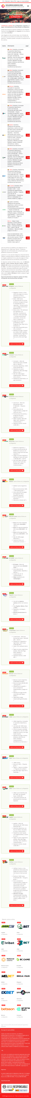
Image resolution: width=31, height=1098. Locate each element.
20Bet (10, 70)
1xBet (10, 169)
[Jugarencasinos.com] (13, 6)
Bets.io (9, 221)
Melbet (11, 125)
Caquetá (24, 1024)
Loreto (14, 1024)
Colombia (19, 1024)
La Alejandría (12, 288)
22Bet (10, 105)
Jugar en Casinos (5, 1024)
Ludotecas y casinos (7, 26)
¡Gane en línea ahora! (16, 344)
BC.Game (11, 185)
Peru (11, 1024)
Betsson (11, 86)
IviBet (10, 49)
